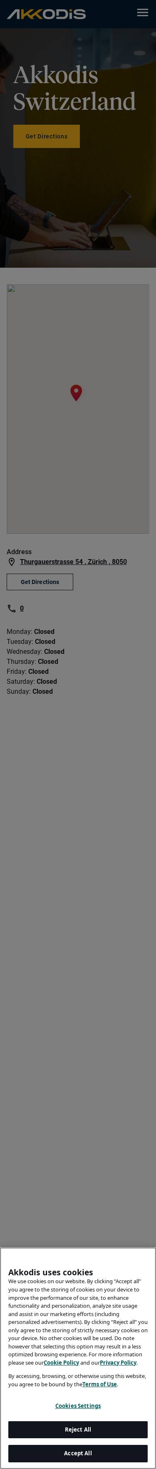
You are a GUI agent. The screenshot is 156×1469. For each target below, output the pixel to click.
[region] (78, 1358)
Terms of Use (99, 1384)
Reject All (78, 1429)
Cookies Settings (78, 1406)
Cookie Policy (61, 1362)
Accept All (78, 1453)
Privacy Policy (118, 1362)
